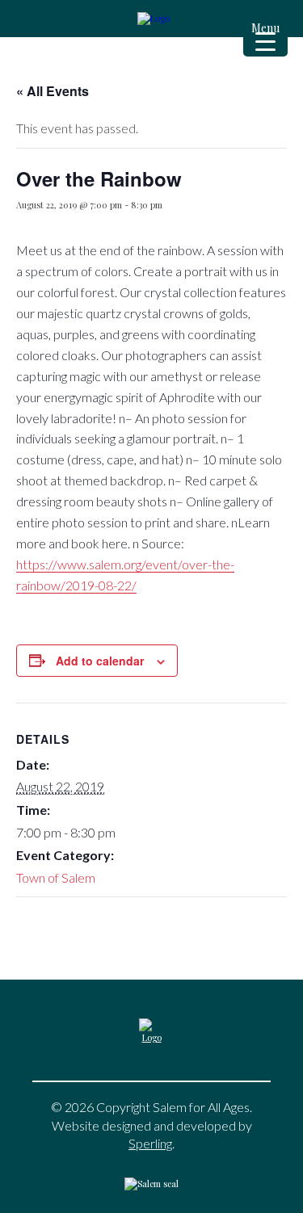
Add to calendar (100, 661)
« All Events (52, 91)
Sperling (150, 1143)
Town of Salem (55, 877)
